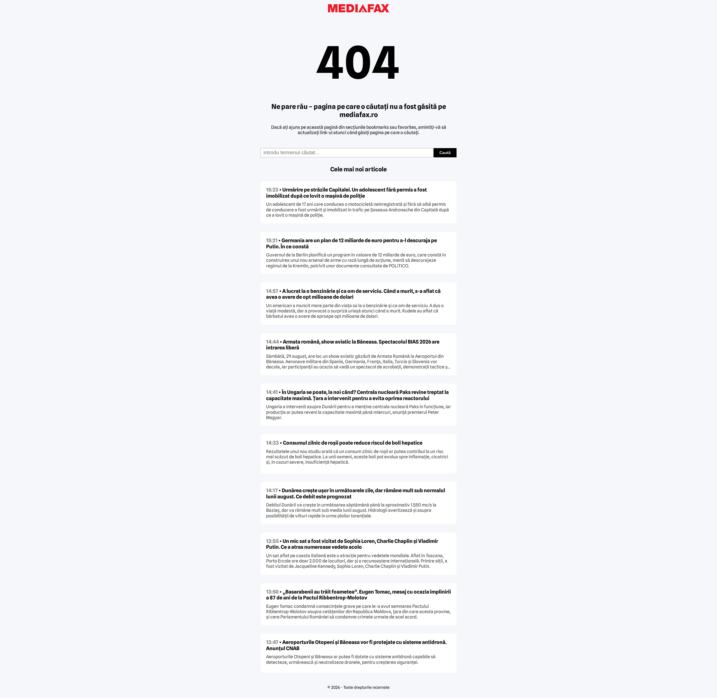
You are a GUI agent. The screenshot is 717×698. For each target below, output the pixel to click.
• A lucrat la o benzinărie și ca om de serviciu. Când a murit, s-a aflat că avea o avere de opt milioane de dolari (353, 294)
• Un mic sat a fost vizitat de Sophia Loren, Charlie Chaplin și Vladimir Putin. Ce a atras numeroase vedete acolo (352, 544)
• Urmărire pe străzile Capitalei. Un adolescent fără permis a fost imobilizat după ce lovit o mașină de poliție (346, 193)
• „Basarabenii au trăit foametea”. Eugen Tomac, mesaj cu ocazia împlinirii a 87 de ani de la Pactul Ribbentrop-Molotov (358, 595)
